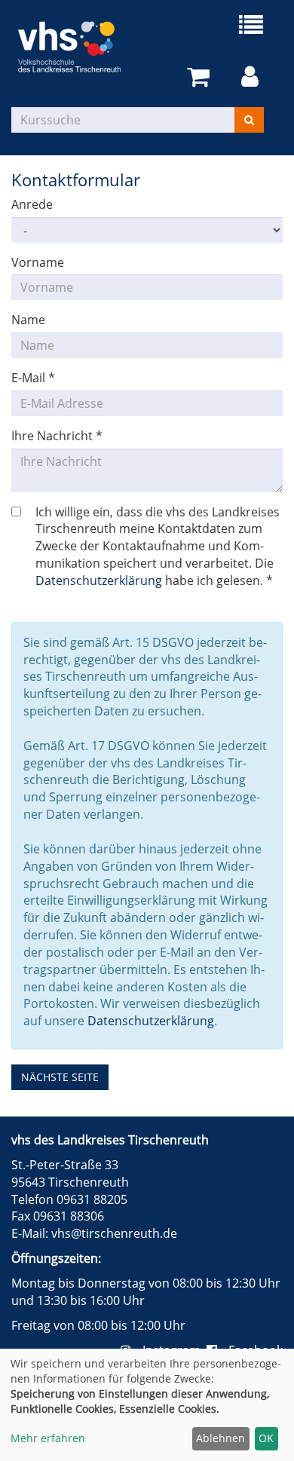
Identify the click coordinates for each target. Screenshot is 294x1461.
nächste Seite (60, 1077)
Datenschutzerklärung (98, 580)
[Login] (252, 77)
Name (28, 319)
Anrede (32, 204)
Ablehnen (220, 1438)
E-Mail (33, 377)
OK (266, 1438)
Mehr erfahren (48, 1438)
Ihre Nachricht (57, 435)
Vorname (37, 262)
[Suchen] (249, 120)
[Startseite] (79, 47)
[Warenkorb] (201, 77)
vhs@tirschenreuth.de (114, 1233)
